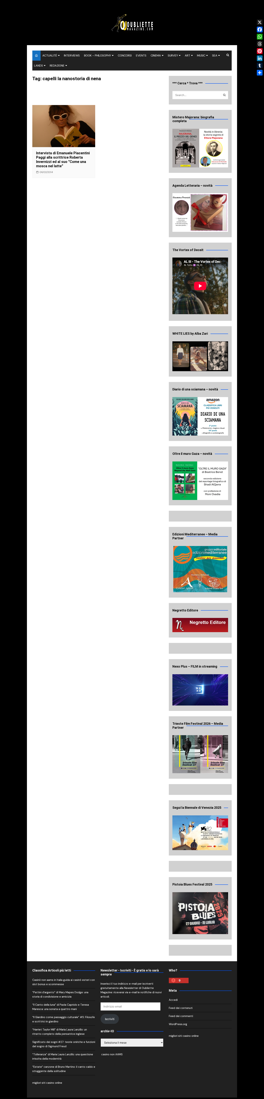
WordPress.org (178, 1024)
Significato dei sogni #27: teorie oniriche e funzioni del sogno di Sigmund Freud (63, 1044)
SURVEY (173, 55)
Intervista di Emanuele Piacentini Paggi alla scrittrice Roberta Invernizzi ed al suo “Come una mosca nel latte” (63, 159)
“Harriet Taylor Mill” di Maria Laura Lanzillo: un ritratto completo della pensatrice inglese (59, 1032)
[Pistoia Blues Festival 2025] (200, 913)
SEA (214, 55)
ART (187, 55)
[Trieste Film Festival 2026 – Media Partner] (200, 754)
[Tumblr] (259, 65)
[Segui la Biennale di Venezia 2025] (200, 832)
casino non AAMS (112, 1054)
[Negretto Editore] (200, 625)
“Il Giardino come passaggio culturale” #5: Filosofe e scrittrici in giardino (63, 1019)
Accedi (173, 1000)
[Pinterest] (259, 51)
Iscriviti (109, 1019)
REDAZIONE (57, 65)
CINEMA (156, 55)
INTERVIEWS (72, 55)
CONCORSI (125, 55)
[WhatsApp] (259, 36)
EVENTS (141, 55)
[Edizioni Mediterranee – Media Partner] (200, 569)
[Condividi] (259, 72)
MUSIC (201, 55)
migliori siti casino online (47, 1083)
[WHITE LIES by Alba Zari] (200, 356)
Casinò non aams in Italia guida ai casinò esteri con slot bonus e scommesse (63, 982)
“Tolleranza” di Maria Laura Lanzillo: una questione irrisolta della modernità (62, 1057)
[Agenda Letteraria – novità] (200, 212)
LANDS (38, 65)
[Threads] (259, 43)
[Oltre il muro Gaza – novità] (200, 480)
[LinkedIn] (259, 58)
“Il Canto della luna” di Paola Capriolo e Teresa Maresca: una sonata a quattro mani (60, 1007)
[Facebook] (259, 29)
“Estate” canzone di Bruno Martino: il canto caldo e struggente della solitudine (63, 1069)
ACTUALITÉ (49, 55)
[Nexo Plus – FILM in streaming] (200, 690)
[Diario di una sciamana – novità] (200, 416)
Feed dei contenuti (181, 1008)
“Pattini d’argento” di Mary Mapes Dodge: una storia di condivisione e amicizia (60, 994)
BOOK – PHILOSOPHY (97, 55)
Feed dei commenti (181, 1016)
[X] (259, 22)
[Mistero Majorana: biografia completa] (200, 148)
